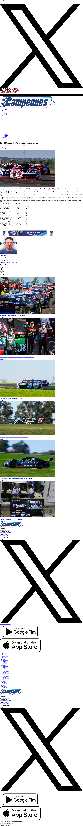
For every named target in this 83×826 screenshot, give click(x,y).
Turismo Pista (79, 94)
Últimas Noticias (5, 109)
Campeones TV (5, 672)
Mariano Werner (5, 262)
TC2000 (73, 94)
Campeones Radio (5, 673)
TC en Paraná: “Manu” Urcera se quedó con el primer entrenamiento (16, 478)
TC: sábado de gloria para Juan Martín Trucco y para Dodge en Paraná (17, 357)
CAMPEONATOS (5, 122)
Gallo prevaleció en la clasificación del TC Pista (11, 398)
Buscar (1, 140)
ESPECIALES (5, 661)
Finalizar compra (5, 683)
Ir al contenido (2, 0)
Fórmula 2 (6, 117)
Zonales (27, 94)
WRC (61, 94)
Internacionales (5, 115)
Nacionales (4, 110)
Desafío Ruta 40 (5, 94)
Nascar (6, 120)
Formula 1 (6, 116)
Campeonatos (4, 663)
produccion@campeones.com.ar (5, 532)
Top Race (11, 94)
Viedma (16, 262)
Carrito (3, 681)
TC (42, 94)
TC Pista (16, 94)
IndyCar (57, 94)
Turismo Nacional (67, 94)
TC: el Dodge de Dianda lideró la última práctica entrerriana (14, 437)
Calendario (4, 121)
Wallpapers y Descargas (6, 674)
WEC (39, 94)
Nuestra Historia (5, 653)
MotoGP (52, 94)
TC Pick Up (22, 94)
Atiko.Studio (11, 823)
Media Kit (4, 654)
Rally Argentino (33, 94)
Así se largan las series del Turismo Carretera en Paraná (13, 315)
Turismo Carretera (8, 111)
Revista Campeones (5, 671)
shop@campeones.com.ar (4, 535)
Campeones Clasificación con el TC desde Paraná (11, 519)
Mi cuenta (4, 682)
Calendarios (4, 662)
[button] (41, 267)
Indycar (6, 118)
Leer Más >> (2, 317)
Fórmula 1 (46, 94)
